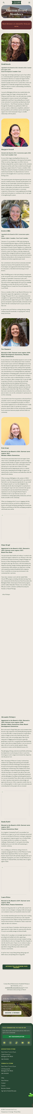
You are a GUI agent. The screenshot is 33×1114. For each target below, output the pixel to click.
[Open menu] (29, 2)
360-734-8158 (4, 1059)
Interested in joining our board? (16, 967)
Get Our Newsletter (16, 1036)
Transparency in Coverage (7, 1111)
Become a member (12, 1013)
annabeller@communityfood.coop (14, 987)
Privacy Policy (17, 1111)
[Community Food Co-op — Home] (16, 2)
